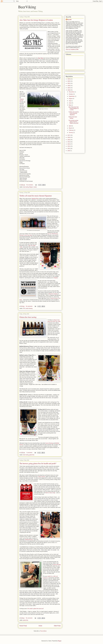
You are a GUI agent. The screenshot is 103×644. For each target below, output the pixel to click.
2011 (69, 148)
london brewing (29, 308)
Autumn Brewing (49, 443)
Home (40, 625)
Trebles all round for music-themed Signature (35, 195)
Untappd (55, 277)
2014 (69, 141)
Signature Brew (35, 198)
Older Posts (57, 625)
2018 (69, 90)
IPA (24, 308)
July (70, 100)
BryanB (69, 19)
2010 (69, 150)
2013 (69, 144)
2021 (69, 83)
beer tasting (26, 187)
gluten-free (31, 454)
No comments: (30, 184)
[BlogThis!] (40, 185)
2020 (69, 85)
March (70, 128)
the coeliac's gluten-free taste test (35, 608)
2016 (69, 137)
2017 (69, 135)
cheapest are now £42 (21, 101)
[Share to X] (42, 185)
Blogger (59, 640)
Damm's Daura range (50, 492)
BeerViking (27, 6)
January (71, 132)
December (72, 91)
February (71, 130)
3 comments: (29, 452)
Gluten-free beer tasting (27, 317)
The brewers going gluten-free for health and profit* (37, 463)
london (35, 187)
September (72, 96)
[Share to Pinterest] (45, 185)
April (70, 125)
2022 (69, 81)
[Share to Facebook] (43, 185)
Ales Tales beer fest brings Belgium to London (36, 20)
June (70, 103)
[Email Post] (36, 184)
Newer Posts (23, 625)
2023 (69, 79)
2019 (69, 87)
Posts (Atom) (43, 631)
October (71, 94)
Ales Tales (40, 58)
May (70, 105)
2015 (69, 139)
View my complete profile (72, 49)
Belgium (31, 187)
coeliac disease (41, 476)
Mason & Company (53, 293)
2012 (69, 146)
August (71, 98)
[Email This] (39, 185)
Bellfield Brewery (29, 539)
